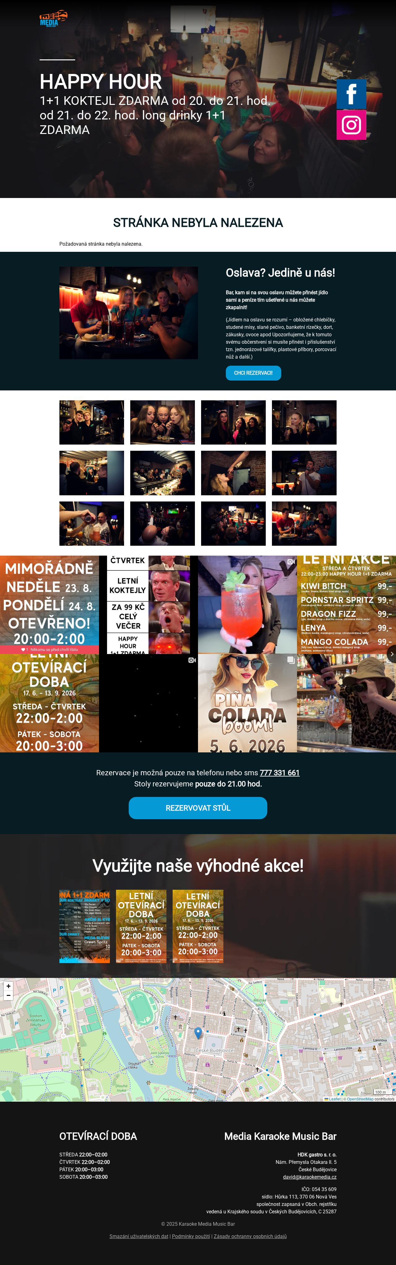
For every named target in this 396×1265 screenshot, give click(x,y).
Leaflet (334, 1098)
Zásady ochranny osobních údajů (250, 1236)
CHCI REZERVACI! (253, 373)
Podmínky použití (191, 1236)
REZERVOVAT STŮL (198, 808)
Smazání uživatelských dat (139, 1236)
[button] (91, 443)
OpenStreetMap (360, 1098)
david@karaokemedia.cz (310, 1177)
